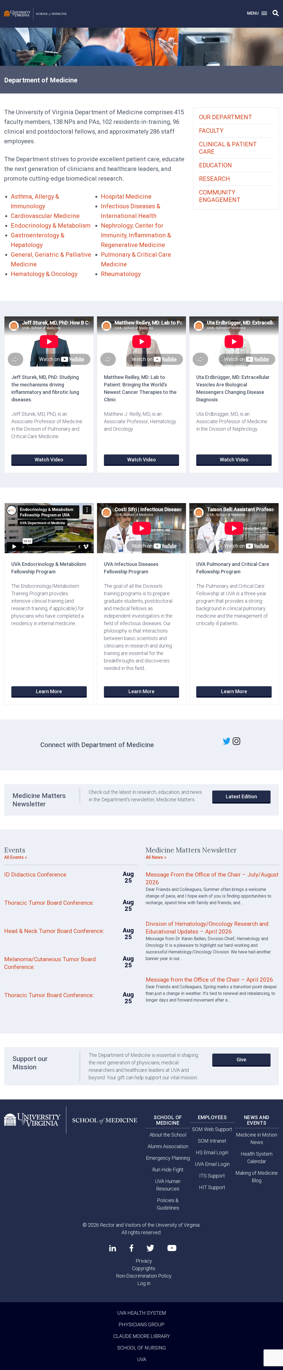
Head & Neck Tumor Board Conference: (54, 931)
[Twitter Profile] (150, 1248)
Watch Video (49, 459)
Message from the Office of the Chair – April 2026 (209, 979)
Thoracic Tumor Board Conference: (49, 903)
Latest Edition (241, 796)
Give (241, 1059)
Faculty (211, 130)
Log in (143, 1283)
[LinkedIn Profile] (112, 1248)
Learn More (49, 691)
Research (214, 178)
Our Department (225, 117)
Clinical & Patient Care (228, 148)
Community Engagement (219, 196)
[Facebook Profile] (131, 1248)
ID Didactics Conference (35, 874)
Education (215, 165)
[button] (275, 13)
